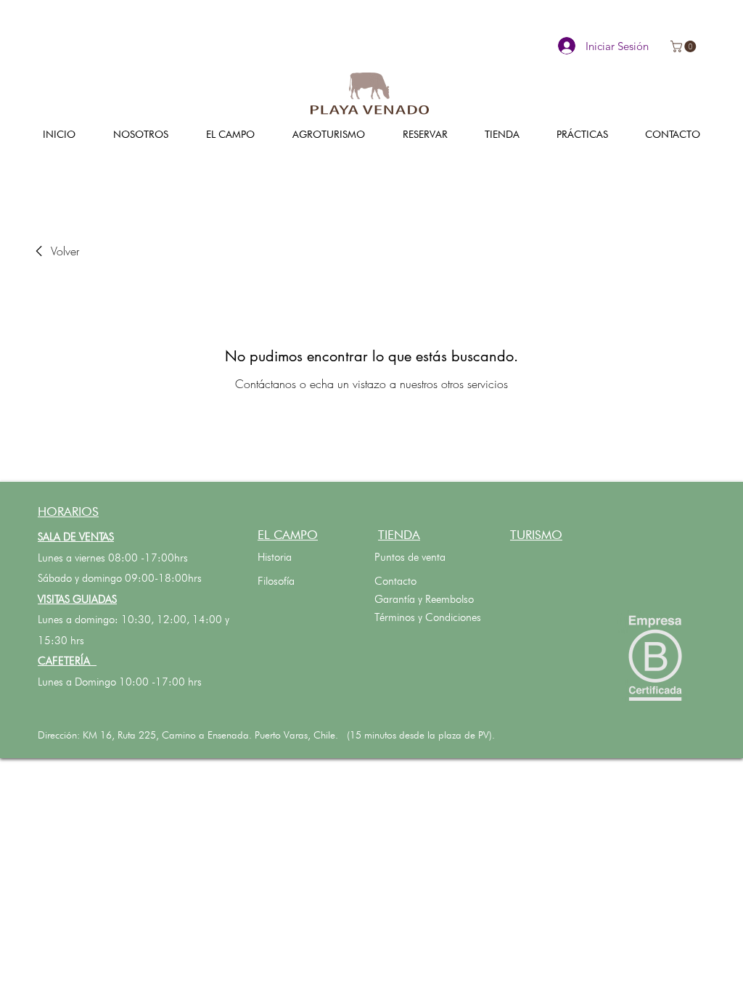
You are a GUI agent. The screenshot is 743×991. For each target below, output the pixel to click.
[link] (54, 251)
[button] (684, 46)
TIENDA (399, 534)
